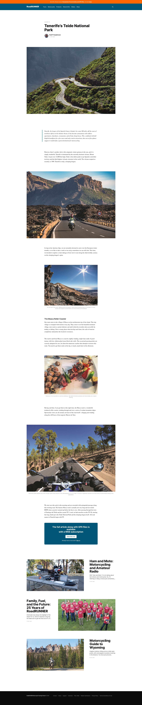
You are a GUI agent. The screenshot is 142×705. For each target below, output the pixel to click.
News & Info (66, 7)
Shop (78, 7)
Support (65, 695)
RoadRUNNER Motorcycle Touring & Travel (36, 695)
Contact (55, 695)
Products (59, 7)
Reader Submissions (85, 695)
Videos (73, 7)
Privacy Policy (95, 695)
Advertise (70, 695)
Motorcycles (51, 7)
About (59, 695)
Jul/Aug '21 (47, 22)
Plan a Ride (76, 695)
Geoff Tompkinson (55, 35)
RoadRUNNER (33, 6)
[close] (140, 2)
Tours (44, 7)
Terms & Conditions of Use (106, 695)
